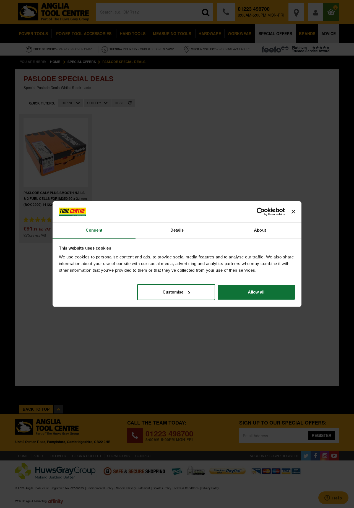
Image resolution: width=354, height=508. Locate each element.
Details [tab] (177, 230)
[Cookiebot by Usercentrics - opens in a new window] (260, 212)
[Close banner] (293, 212)
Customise (173, 292)
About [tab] (260, 230)
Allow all (256, 292)
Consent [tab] (94, 230)
